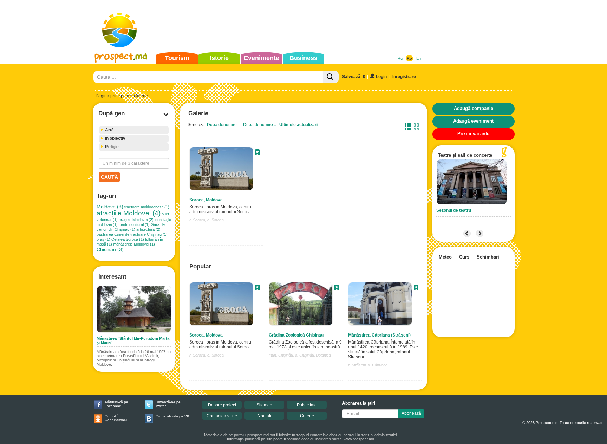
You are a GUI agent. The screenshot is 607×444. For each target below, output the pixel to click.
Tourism (177, 57)
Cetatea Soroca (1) (127, 239)
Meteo (445, 257)
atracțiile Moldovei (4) (129, 213)
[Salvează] (257, 153)
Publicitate (307, 405)
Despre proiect (222, 405)
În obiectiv (115, 138)
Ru (400, 58)
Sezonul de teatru (453, 210)
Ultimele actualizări (298, 124)
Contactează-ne (222, 415)
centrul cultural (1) (134, 224)
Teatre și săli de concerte (465, 155)
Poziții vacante (473, 133)
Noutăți (264, 415)
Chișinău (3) (110, 249)
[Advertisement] (292, 26)
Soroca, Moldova (206, 199)
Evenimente (261, 57)
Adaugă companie (473, 108)
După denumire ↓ (259, 124)
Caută (109, 177)
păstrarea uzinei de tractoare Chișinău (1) (132, 234)
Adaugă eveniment (473, 121)
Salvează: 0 (353, 76)
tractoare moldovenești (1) (146, 207)
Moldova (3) (110, 206)
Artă (109, 130)
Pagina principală (112, 95)
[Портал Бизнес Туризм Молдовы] (121, 37)
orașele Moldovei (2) (136, 219)
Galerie (307, 415)
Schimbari (488, 257)
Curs (464, 257)
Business (303, 57)
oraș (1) (103, 239)
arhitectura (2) (148, 229)
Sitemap (264, 405)
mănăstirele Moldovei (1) (134, 244)
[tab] (134, 130)
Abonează (411, 413)
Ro (409, 58)
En (418, 58)
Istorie (219, 57)
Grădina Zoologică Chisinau (296, 335)
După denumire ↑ (223, 124)
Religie (112, 146)
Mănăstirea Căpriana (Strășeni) (379, 335)
